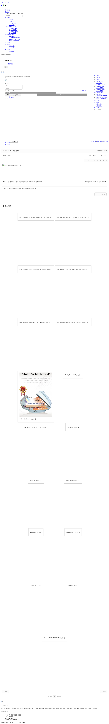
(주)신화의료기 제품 (10, 26)
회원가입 (7, 10)
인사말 (11, 19)
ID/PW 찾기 (84, 90)
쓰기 (104, 691)
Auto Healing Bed (14, 37)
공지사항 (11, 46)
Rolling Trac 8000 (14, 39)
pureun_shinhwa (7, 155)
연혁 (10, 21)
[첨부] (106, 160)
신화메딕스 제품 (9, 34)
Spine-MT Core (13, 31)
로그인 (62, 94)
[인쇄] (103, 160)
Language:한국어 (13, 95)
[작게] (91, 160)
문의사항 (11, 48)
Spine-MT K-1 (13, 30)
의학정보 (7, 42)
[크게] (88, 160)
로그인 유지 (10, 91)
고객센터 (7, 44)
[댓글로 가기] (100, 160)
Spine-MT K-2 (13, 28)
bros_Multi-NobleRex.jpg (29, 188)
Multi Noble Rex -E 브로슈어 (11, 151)
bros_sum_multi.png (15, 188)
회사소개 (7, 17)
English (10, 64)
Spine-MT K (12, 33)
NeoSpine (12, 36)
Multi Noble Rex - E (15, 40)
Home (94, 141)
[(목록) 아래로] (97, 160)
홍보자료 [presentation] (7, 144)
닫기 (6, 67)
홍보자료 (7, 49)
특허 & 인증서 (13, 23)
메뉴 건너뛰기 (5, 2)
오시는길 (11, 25)
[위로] (94, 160)
